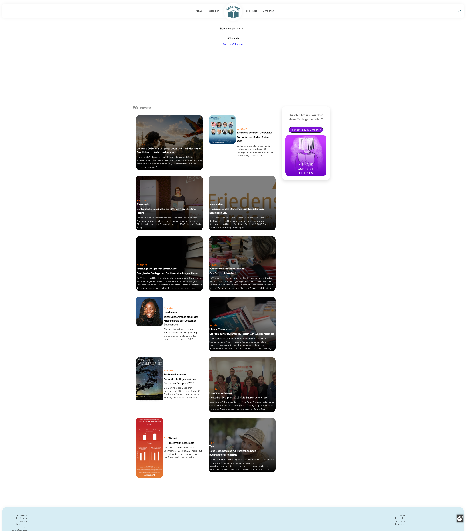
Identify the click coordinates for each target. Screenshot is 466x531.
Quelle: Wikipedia (233, 44)
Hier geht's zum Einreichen (306, 129)
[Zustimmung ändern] (460, 518)
